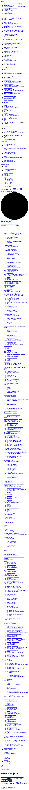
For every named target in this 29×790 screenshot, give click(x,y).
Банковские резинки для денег (14, 428)
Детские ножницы (11, 404)
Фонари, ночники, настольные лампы (13, 157)
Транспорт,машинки (9, 114)
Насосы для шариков (12, 727)
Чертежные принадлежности (11, 63)
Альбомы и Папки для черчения (15, 275)
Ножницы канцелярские (10, 74)
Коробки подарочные (12, 709)
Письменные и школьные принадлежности (14, 6)
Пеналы (6, 56)
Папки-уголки (10, 478)
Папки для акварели (12, 243)
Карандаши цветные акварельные (15, 611)
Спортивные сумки (11, 392)
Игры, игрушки (8, 9)
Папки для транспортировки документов (14, 86)
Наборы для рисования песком (14, 638)
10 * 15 (2, 777)
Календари (9, 289)
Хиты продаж (7, 170)
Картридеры (10, 669)
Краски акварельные (12, 563)
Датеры (8, 504)
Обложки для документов (13, 684)
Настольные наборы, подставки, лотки (13, 81)
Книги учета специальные (13, 293)
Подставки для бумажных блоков (15, 454)
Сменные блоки (11, 310)
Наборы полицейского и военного (15, 547)
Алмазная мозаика (11, 643)
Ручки (5, 41)
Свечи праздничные (12, 728)
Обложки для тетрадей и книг (11, 53)
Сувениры (9, 716)
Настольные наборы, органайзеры (15, 453)
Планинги (9, 287)
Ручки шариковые (11, 328)
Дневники (9, 322)
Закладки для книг (11, 405)
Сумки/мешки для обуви (13, 391)
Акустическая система (12, 665)
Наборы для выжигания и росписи (15, 627)
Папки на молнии (11, 477)
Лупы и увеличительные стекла (15, 427)
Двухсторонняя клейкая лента (14, 444)
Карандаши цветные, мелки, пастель (13, 135)
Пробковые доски (11, 490)
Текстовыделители (11, 371)
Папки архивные (11, 462)
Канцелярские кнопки (12, 423)
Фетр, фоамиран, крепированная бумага (17, 589)
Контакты (9, 186)
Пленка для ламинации (9, 97)
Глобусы (9, 350)
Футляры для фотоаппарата (13, 675)
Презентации (7, 175)
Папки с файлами (11, 470)
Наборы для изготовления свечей (15, 631)
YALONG (9, 183)
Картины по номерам (12, 636)
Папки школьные (8, 55)
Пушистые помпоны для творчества (16, 590)
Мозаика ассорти (11, 644)
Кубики (5, 105)
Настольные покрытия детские (14, 408)
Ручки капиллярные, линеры (14, 336)
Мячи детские (10, 538)
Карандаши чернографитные (14, 363)
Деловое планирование (9, 27)
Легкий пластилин (11, 599)
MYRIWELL (10, 181)
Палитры (9, 578)
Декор (8, 651)
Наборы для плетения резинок (14, 628)
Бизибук (6, 123)
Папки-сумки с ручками (13, 383)
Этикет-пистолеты (11, 319)
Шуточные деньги (11, 717)
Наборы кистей (10, 574)
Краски (5, 128)
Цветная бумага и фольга (13, 282)
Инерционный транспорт (13, 531)
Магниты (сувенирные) (13, 723)
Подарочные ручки (11, 335)
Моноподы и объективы (13, 671)
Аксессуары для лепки (12, 607)
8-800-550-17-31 (17, 783)
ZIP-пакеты (9, 480)
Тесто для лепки (11, 602)
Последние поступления (10, 169)
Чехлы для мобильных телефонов (15, 676)
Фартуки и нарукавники (10, 61)
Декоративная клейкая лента (14, 586)
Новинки (6, 167)
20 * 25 (10, 777)
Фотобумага (10, 273)
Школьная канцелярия (9, 64)
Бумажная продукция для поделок (12, 26)
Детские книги (10, 553)
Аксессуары (7, 12)
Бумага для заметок (8, 22)
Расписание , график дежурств (14, 324)
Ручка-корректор (11, 435)
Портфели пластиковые (10, 89)
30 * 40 (18, 777)
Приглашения (10, 704)
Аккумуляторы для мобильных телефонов (17, 664)
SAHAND (9, 182)
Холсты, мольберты (12, 579)
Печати (8, 510)
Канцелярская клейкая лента (14, 441)
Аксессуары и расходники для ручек (13, 43)
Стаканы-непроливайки (13, 577)
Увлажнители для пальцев (13, 431)
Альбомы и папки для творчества (12, 18)
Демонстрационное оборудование (12, 93)
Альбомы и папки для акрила (14, 239)
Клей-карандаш (10, 494)
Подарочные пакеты (12, 708)
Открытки (9, 700)
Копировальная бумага (12, 279)
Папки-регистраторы (12, 465)
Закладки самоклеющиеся (13, 267)
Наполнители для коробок (13, 713)
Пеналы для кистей (11, 571)
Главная (6, 757)
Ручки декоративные (12, 331)
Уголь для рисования (12, 616)
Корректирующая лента (13, 436)
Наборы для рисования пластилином (16, 639)
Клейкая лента (7, 80)
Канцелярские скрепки (12, 424)
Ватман (8, 278)
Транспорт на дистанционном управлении (17, 534)
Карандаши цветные (12, 610)
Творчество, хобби (8, 10)
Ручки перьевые (11, 338)
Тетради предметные (12, 306)
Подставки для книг (12, 409)
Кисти (5, 130)
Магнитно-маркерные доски (14, 488)
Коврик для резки (11, 518)
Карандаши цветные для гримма (15, 614)
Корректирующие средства (10, 78)
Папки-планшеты (8, 92)
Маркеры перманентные (13, 372)
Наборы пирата (10, 546)
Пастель (9, 615)
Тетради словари (11, 308)
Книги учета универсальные (14, 291)
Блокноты (9, 255)
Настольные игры (8, 106)
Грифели (9, 366)
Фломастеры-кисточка (12, 622)
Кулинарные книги (11, 258)
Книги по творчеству (12, 551)
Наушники (9, 672)
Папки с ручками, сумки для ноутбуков (13, 90)
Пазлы (5, 109)
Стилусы (9, 673)
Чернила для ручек (11, 343)
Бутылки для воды (8, 160)
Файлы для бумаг (8, 88)
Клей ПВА (9, 496)
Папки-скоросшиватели (13, 466)
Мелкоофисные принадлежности (12, 76)
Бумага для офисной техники (11, 23)
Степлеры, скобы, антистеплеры (12, 70)
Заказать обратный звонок (9, 191)
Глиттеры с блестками (12, 585)
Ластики (6, 49)
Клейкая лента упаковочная (14, 440)
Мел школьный (10, 407)
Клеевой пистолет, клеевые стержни (16, 740)
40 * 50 (21, 777)
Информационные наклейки (14, 318)
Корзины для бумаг (8, 84)
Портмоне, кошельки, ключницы (15, 681)
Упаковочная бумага (12, 707)
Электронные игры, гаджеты (11, 107)
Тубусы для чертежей (12, 401)
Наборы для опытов (12, 635)
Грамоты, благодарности (13, 298)
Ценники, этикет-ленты (13, 315)
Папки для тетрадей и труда (14, 381)
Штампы (9, 512)
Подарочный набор (11, 721)
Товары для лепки (8, 133)
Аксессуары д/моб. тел (9, 144)
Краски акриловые (11, 562)
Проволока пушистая (12, 594)
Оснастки (9, 505)
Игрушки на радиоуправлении (11, 115)
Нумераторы (10, 506)
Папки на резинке (11, 474)
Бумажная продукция (9, 5)
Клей (5, 94)
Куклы (5, 111)
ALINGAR (9, 178)
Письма (8, 703)
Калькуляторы (7, 77)
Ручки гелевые (10, 330)
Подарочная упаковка (9, 152)
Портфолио (9, 301)
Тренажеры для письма (12, 339)
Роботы (8, 535)
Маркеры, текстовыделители (11, 51)
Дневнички (9, 261)
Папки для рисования (12, 237)
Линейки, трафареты (12, 400)
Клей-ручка (9, 500)
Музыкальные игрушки (10, 121)
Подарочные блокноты (12, 253)
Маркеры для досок (11, 374)
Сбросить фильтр (5, 769)
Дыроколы (6, 72)
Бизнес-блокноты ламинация (14, 262)
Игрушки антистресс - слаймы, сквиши (14, 122)
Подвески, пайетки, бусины (14, 587)
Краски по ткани (11, 569)
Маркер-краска (10, 375)
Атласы (8, 347)
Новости (6, 174)
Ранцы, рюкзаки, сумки (10, 57)
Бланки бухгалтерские (12, 246)
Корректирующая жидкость (13, 437)
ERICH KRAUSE (11, 179)
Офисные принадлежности (10, 8)
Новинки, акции (8, 13)
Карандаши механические (13, 364)
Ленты (8, 711)
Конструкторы (7, 110)
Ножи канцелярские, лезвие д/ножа (13, 73)
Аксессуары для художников (11, 131)
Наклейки (9, 583)
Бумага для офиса (11, 271)
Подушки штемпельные (13, 508)
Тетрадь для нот (11, 307)
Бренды (5, 177)
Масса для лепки (11, 603)
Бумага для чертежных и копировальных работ (15, 25)
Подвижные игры (11, 541)
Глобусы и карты (8, 44)
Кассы (8, 509)
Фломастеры (7, 136)
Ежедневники (10, 286)
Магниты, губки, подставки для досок (16, 489)
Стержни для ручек (11, 342)
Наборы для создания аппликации (15, 655)
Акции (5, 166)
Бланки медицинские (12, 249)
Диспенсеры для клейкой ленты (15, 445)
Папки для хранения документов (12, 85)
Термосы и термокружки (10, 161)
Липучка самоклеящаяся (13, 448)
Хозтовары (6, 158)
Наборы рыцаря (11, 545)
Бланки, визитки (8, 19)
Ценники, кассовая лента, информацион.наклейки (10, 35)
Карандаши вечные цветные (14, 618)
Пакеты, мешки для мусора (13, 744)
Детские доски (7, 45)
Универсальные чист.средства (14, 742)
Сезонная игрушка (8, 117)
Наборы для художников (13, 581)
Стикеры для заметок (12, 269)
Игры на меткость (11, 539)
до (1, 768)
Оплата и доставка (8, 173)
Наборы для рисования (12, 646)
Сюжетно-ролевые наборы (10, 118)
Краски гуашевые (11, 565)
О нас (5, 185)
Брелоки (9, 720)
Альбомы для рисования (13, 234)
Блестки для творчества (13, 591)
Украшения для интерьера (13, 729)
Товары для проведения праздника (12, 154)
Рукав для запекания (12, 741)
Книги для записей (11, 251)
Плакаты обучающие (12, 358)
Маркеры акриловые (12, 376)
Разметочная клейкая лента (13, 446)
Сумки (8, 683)
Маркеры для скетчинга (10, 137)
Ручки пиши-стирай (12, 332)
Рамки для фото (10, 695)
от (1, 766)
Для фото (6, 146)
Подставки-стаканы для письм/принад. (16, 452)
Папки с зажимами (11, 468)
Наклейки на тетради (12, 311)
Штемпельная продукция (10, 96)
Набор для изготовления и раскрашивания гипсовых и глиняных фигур (17, 633)
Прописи (9, 360)
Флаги (5, 156)
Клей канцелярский (12, 497)
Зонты (8, 687)
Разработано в (6, 788)
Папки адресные (11, 297)
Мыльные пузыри (11, 542)
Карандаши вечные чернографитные (16, 367)
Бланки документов (12, 247)
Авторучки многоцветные (13, 334)
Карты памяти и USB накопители (15, 662)
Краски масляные (11, 566)
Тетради (6, 32)
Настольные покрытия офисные (12, 82)
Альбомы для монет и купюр (14, 691)
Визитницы (9, 685)
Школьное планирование (10, 36)
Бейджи (8, 492)
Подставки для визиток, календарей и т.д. (17, 450)
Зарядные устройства (12, 667)
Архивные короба (11, 457)
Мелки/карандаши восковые (14, 612)
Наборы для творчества (9, 139)
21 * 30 (14, 777)
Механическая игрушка (13, 555)
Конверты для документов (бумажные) (13, 30)
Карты (8, 348)
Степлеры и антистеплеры (13, 415)
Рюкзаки (9, 388)
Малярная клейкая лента (13, 443)
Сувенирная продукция (10, 153)
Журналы (9, 323)
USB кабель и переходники (13, 663)
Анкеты (9, 259)
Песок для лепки (11, 600)
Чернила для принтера (9, 98)
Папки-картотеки (11, 472)
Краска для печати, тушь (13, 502)
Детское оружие (11, 549)
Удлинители (10, 738)
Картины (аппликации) (12, 650)
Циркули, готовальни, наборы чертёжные (17, 399)
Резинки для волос (11, 688)
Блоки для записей (11, 265)
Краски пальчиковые (12, 567)
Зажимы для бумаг (11, 425)
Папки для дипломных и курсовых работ (17, 302)
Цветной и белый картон (13, 283)
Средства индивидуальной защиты (15, 745)
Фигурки (6, 113)
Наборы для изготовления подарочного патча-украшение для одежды (17, 648)
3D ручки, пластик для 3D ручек (15, 626)
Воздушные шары (11, 725)
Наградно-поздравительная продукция (13, 31)
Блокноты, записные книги (10, 21)
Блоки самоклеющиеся (12, 266)
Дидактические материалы (10, 47)
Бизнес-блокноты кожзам (13, 254)
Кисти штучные (11, 573)
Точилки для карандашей (10, 60)
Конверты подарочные (12, 701)
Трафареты (9, 359)
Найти (19, 3)
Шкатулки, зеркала (11, 719)
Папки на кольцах (11, 469)
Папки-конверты (11, 476)
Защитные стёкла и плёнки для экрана (16, 668)
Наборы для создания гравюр (14, 640)
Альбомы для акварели (12, 235)
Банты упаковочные (12, 712)
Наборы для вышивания (13, 642)
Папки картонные (11, 464)
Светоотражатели (8, 59)
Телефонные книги (11, 257)
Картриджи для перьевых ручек (15, 344)
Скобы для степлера (12, 416)
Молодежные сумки (12, 389)
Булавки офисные (11, 429)
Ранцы (8, 387)
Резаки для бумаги (8, 100)
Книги (5, 119)
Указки (5, 69)
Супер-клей (9, 498)
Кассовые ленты (11, 316)
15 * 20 (6, 777)
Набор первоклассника (9, 52)
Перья (8, 592)
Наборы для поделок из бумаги (14, 630)
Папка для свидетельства (13, 299)
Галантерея (6, 145)
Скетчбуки (9, 238)
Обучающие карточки (12, 356)
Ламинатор (9, 514)
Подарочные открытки (9, 150)
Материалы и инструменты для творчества (14, 132)
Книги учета (7, 28)
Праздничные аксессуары (13, 731)
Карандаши (6, 48)
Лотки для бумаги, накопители (14, 456)
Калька (8, 277)
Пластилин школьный (12, 598)
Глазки (8, 595)
